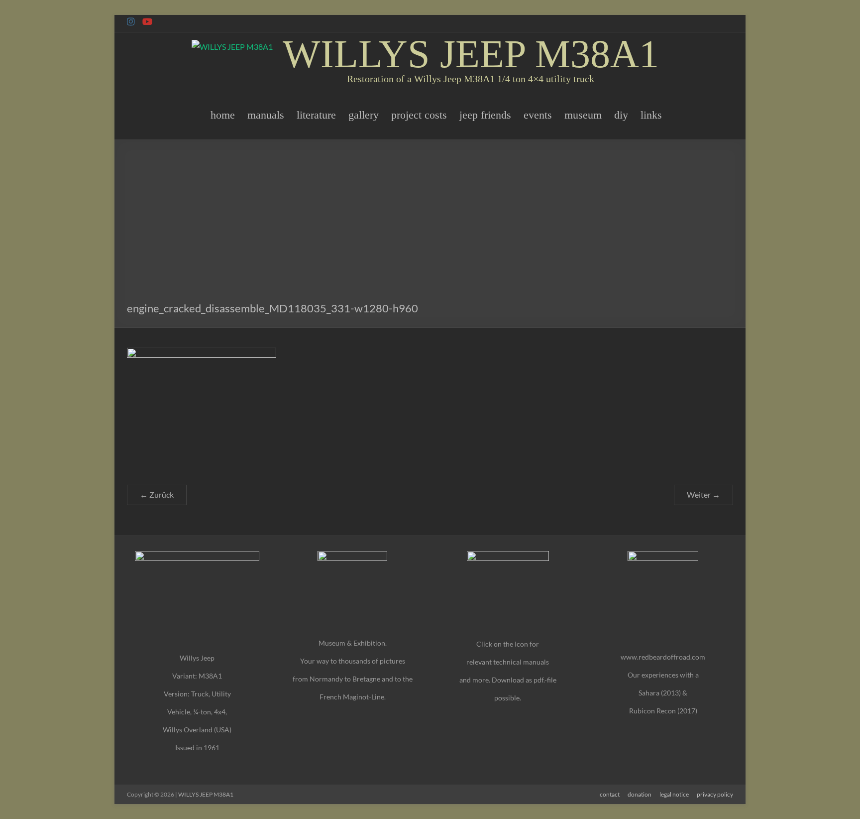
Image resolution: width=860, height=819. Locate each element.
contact (610, 794)
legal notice (674, 794)
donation (639, 794)
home (223, 115)
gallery (363, 115)
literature (316, 115)
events (538, 115)
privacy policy (715, 794)
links (651, 115)
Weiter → (703, 494)
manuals (265, 115)
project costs (419, 115)
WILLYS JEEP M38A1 (471, 54)
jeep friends (485, 115)
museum (583, 115)
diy (621, 115)
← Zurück (157, 494)
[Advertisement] (430, 224)
